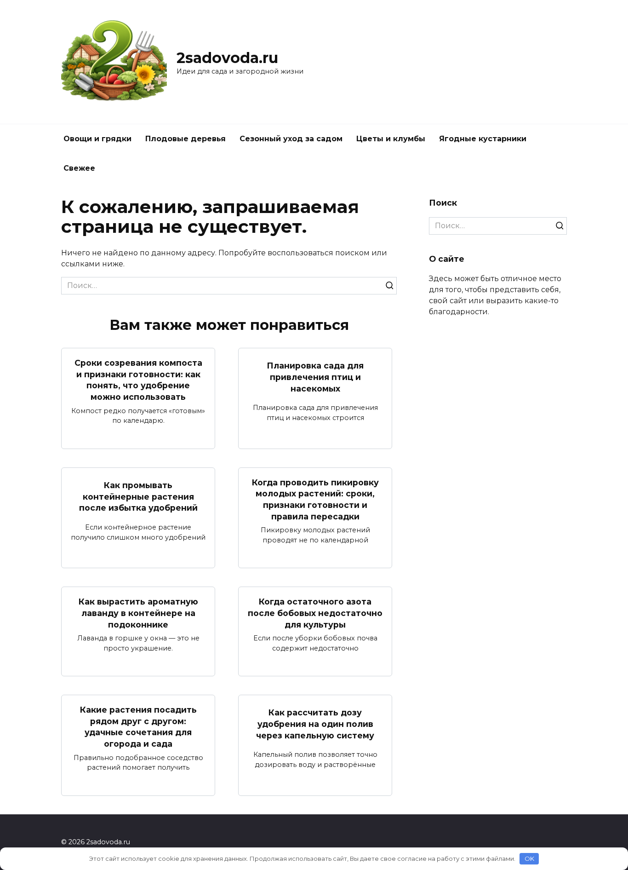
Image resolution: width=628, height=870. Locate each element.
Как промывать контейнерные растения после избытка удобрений (138, 496)
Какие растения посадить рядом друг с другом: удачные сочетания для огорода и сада (138, 727)
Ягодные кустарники (482, 138)
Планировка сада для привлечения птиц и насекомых (315, 377)
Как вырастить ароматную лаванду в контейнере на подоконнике (138, 613)
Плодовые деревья (185, 138)
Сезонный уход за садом (291, 138)
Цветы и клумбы (390, 138)
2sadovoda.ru (227, 58)
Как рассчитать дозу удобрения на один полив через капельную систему (315, 724)
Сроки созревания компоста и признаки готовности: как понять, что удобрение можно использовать (138, 380)
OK (529, 858)
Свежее (79, 168)
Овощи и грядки (97, 138)
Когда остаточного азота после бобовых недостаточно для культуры (315, 613)
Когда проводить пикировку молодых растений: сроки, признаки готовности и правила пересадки (315, 499)
